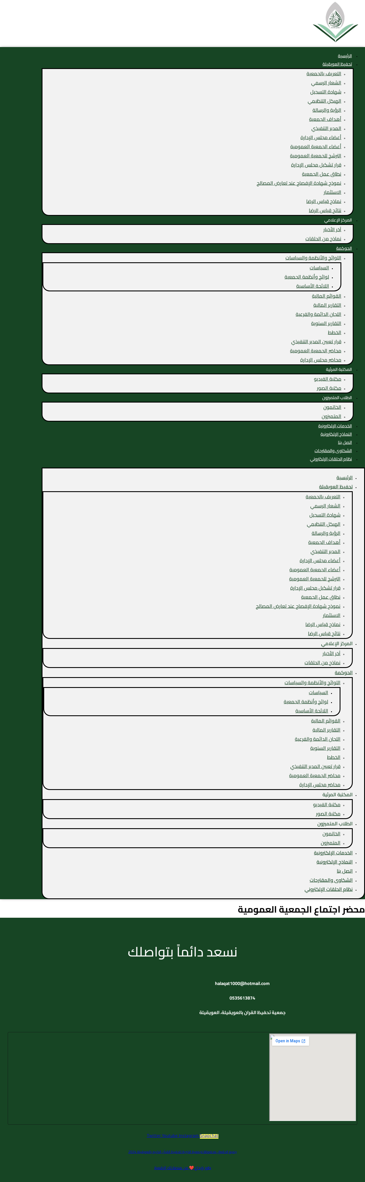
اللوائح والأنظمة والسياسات (313, 257)
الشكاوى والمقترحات (331, 880)
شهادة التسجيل (325, 91)
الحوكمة (344, 248)
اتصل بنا (345, 871)
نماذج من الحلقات (323, 238)
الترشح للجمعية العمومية (315, 155)
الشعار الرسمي (326, 82)
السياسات (319, 267)
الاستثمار (332, 192)
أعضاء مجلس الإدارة (321, 137)
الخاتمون (332, 407)
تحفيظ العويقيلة (337, 64)
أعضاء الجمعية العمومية (315, 146)
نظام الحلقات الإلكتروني (331, 459)
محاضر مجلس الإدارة (320, 359)
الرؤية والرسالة (327, 110)
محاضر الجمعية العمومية (315, 350)
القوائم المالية (326, 295)
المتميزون (331, 416)
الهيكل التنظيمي (324, 100)
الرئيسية (344, 477)
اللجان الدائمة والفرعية (318, 314)
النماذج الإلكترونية (335, 861)
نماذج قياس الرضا (323, 201)
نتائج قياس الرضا (325, 210)
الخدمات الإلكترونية (333, 852)
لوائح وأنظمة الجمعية (307, 276)
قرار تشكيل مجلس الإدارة (316, 164)
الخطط (334, 332)
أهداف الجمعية (325, 119)
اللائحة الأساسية (312, 286)
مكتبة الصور (329, 388)
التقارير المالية (327, 305)
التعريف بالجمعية (324, 73)
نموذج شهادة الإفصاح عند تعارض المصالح (299, 183)
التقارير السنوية (326, 323)
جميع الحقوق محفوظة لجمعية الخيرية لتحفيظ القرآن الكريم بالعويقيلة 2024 (182, 1151)
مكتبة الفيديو (327, 378)
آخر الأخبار (332, 229)
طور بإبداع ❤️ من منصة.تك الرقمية (182, 1167)
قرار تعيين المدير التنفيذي (316, 341)
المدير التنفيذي (326, 128)
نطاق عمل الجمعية (321, 173)
